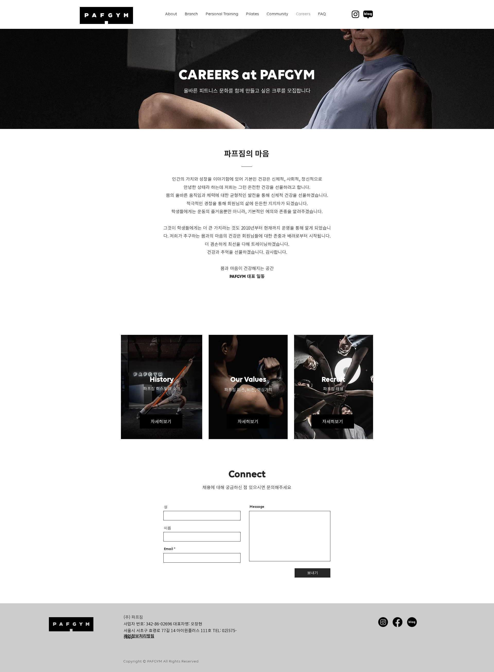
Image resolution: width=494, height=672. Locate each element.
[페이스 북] (397, 622)
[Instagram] (355, 14)
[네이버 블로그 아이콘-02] (412, 622)
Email (168, 549)
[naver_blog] (368, 14)
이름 (167, 528)
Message (257, 507)
